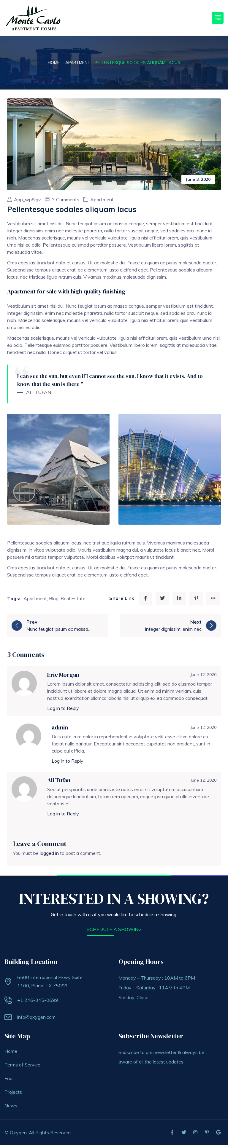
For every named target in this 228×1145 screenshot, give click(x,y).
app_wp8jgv (28, 199)
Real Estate (73, 598)
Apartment (77, 62)
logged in (49, 853)
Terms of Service (22, 1065)
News (10, 1106)
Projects (13, 1092)
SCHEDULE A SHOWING (114, 929)
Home (54, 62)
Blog (53, 598)
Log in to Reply (63, 708)
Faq (8, 1078)
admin (60, 727)
